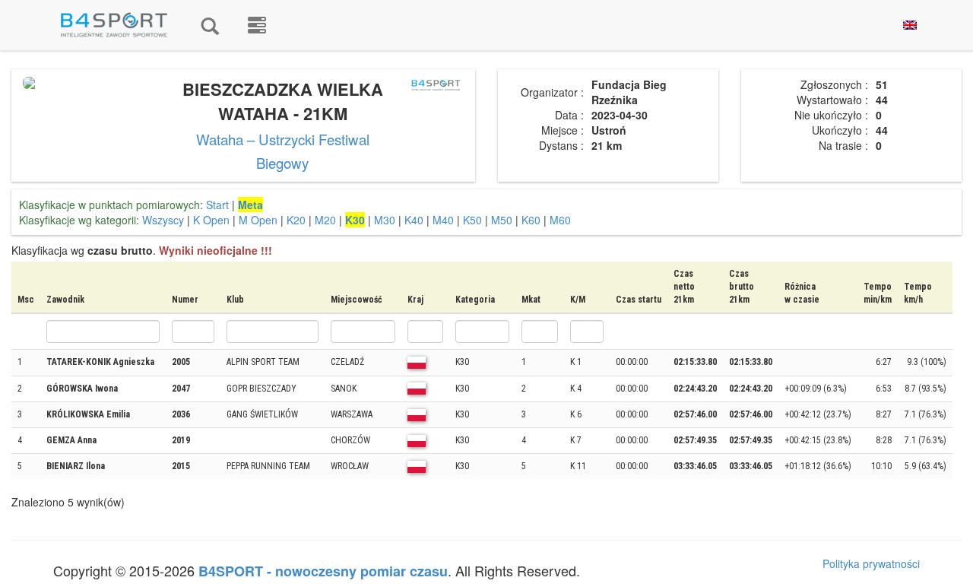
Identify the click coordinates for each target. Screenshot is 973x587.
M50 (501, 219)
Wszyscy (163, 219)
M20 (325, 219)
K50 (472, 219)
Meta (250, 204)
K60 (530, 219)
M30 (384, 219)
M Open (258, 219)
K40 (413, 219)
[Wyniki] (210, 25)
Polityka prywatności (871, 563)
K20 (296, 219)
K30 (355, 219)
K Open (211, 219)
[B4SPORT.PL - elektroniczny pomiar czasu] (257, 25)
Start (217, 204)
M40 (443, 219)
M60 (560, 219)
